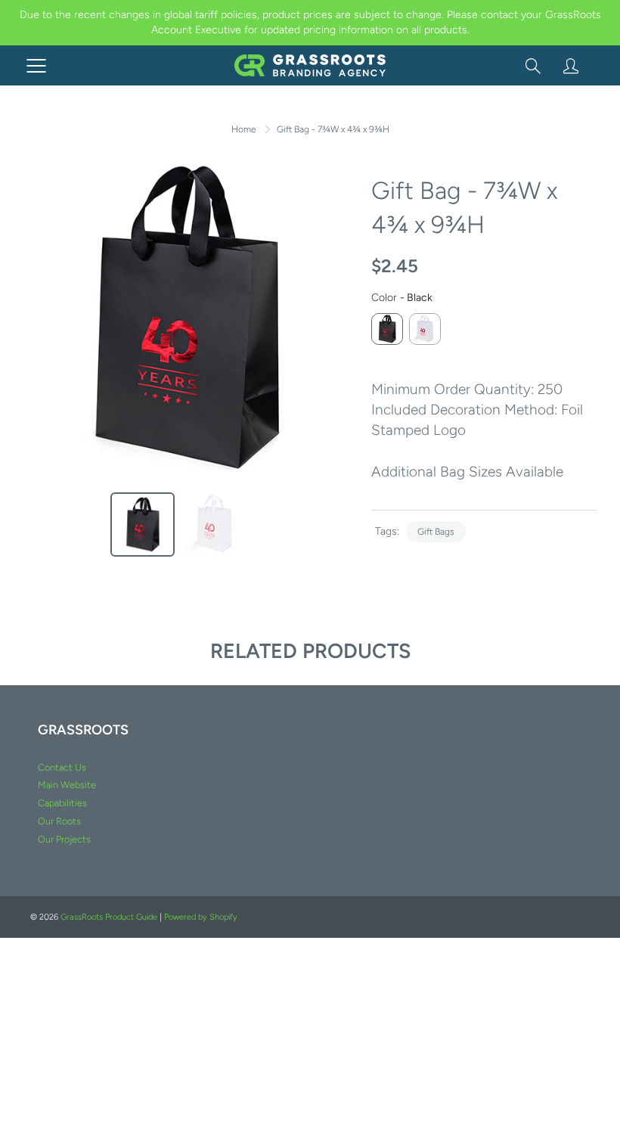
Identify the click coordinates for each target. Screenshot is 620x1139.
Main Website (67, 784)
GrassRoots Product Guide (108, 917)
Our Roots (59, 821)
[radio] (387, 329)
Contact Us (62, 767)
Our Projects (64, 839)
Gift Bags (435, 531)
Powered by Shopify (200, 917)
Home (243, 129)
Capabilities (62, 802)
